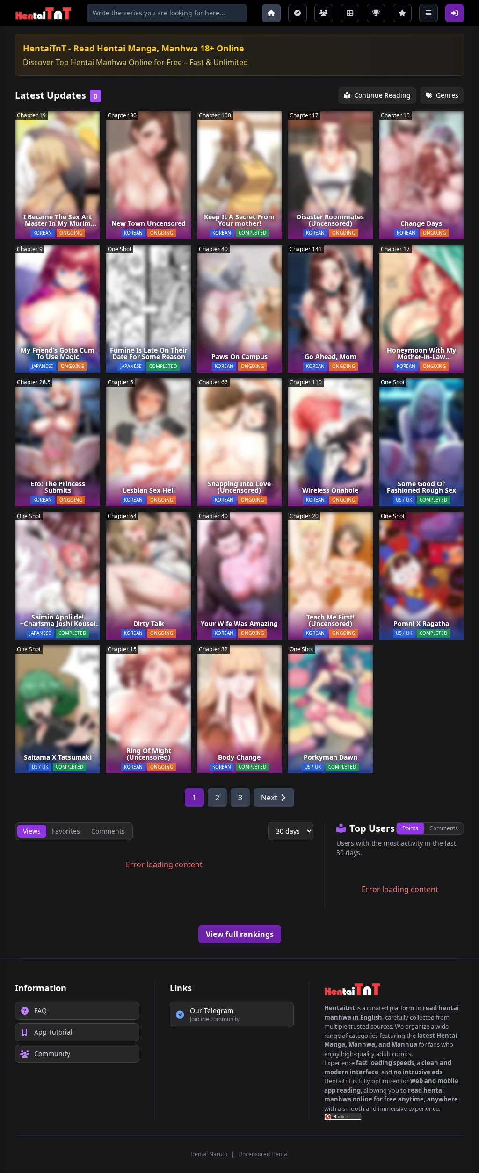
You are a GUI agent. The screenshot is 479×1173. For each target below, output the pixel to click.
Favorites (66, 831)
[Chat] (323, 13)
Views (32, 831)
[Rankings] (376, 13)
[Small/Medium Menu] (428, 13)
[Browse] (297, 13)
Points (410, 828)
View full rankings (240, 934)
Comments (443, 828)
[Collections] (350, 13)
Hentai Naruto (208, 1154)
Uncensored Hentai (263, 1154)
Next (269, 797)
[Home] (271, 13)
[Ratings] (402, 13)
